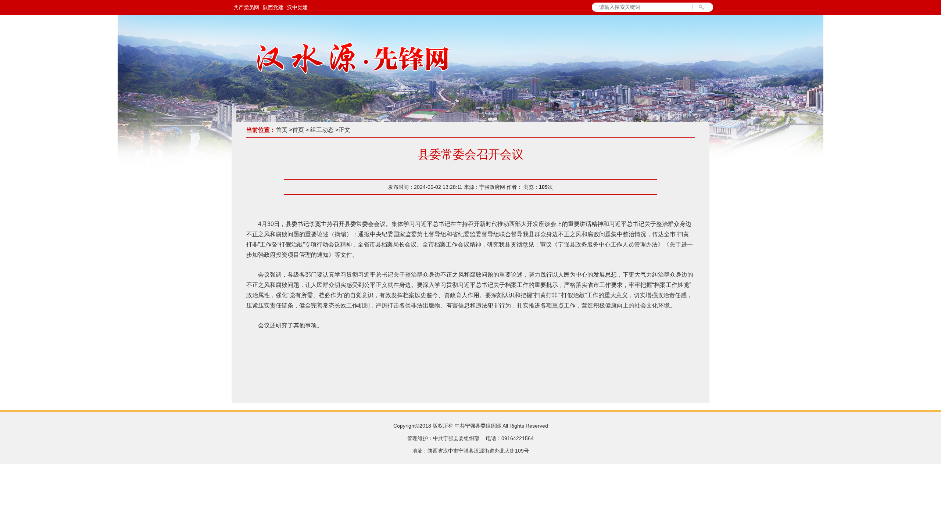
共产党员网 (246, 7)
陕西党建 (273, 7)
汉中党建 (297, 7)
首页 (281, 130)
